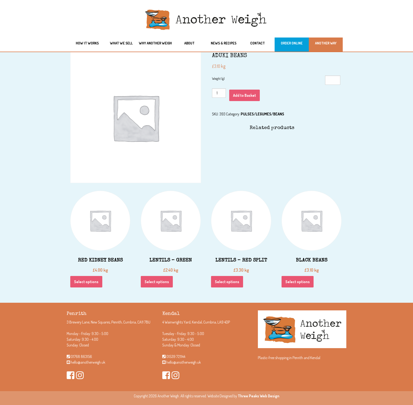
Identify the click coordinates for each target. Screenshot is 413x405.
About (189, 43)
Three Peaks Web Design (258, 396)
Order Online (292, 43)
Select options (86, 281)
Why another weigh (155, 43)
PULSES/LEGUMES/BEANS (262, 114)
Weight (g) (218, 78)
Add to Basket (244, 95)
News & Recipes (223, 43)
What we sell (121, 43)
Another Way (326, 43)
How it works (87, 43)
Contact (257, 43)
